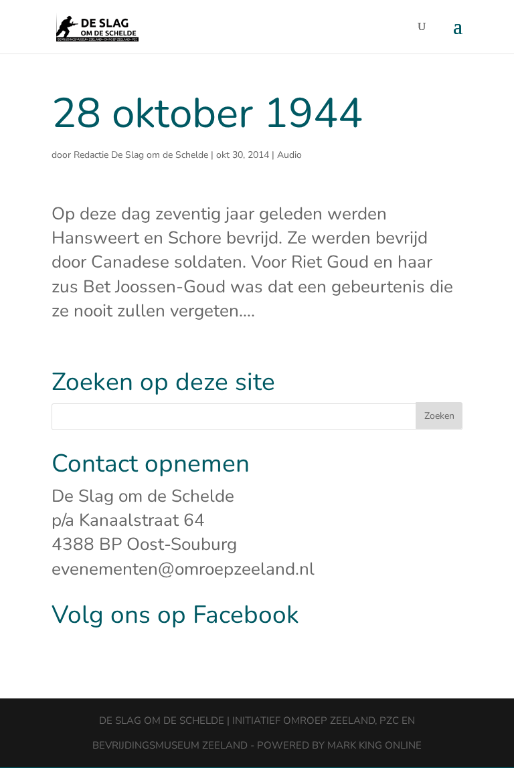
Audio (289, 155)
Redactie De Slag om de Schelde (141, 155)
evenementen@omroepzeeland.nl (183, 569)
